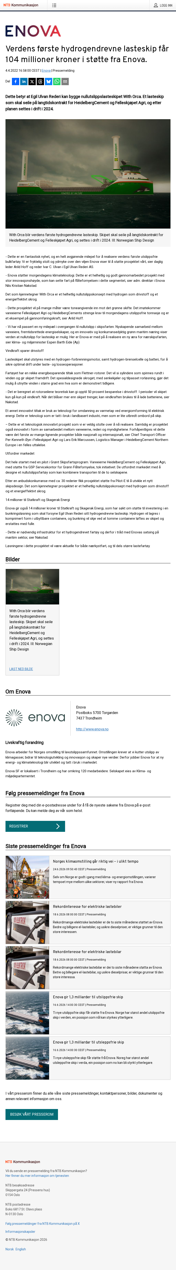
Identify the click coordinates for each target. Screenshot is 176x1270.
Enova (46, 70)
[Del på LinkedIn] (24, 82)
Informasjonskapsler (20, 1231)
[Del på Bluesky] (48, 82)
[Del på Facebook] (15, 82)
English (21, 1249)
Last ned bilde (21, 669)
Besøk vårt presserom (31, 1114)
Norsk (10, 1249)
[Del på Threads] (40, 82)
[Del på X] (32, 82)
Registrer (18, 826)
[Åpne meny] (55, 5)
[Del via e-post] (65, 82)
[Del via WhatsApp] (56, 82)
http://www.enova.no (92, 729)
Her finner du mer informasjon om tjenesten (37, 1176)
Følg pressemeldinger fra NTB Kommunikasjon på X (43, 1223)
